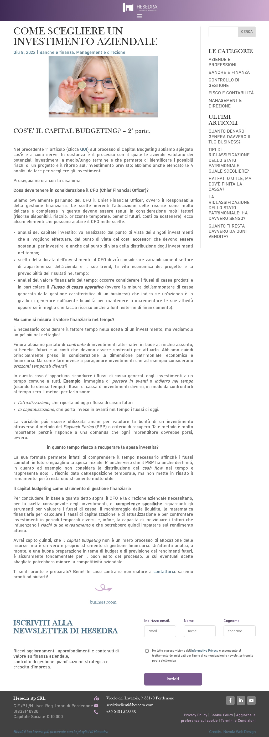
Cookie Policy (221, 715)
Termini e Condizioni (238, 721)
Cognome (232, 621)
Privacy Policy (196, 715)
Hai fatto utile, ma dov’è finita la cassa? (230, 184)
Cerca (247, 32)
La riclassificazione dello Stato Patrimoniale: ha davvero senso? (229, 208)
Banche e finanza (56, 52)
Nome (189, 621)
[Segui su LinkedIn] (241, 700)
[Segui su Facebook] (230, 700)
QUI (83, 149)
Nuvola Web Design (239, 732)
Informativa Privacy (204, 650)
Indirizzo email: (157, 621)
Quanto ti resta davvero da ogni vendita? (228, 231)
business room (103, 602)
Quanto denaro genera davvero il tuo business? (230, 137)
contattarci (164, 572)
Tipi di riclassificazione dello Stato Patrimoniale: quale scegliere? (229, 161)
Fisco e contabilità (231, 93)
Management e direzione (100, 52)
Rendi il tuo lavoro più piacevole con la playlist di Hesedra (60, 732)
